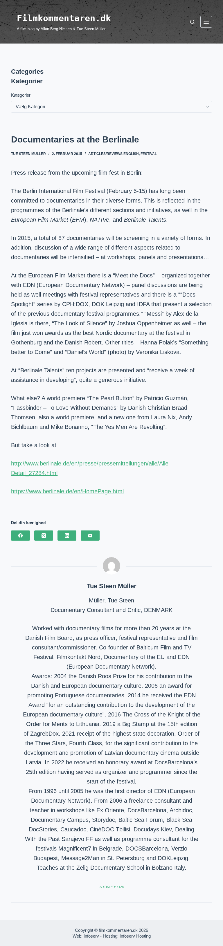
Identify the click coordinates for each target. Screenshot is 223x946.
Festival (149, 154)
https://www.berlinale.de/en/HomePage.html (67, 491)
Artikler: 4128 (112, 887)
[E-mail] (90, 535)
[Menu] (206, 22)
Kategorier (20, 95)
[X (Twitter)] (43, 535)
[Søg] (192, 22)
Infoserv (91, 936)
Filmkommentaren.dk (64, 18)
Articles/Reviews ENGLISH (113, 154)
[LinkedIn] (66, 535)
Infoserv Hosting (135, 936)
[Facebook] (20, 535)
